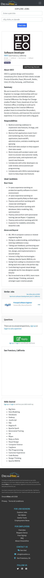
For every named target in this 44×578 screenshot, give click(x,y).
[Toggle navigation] (40, 3)
